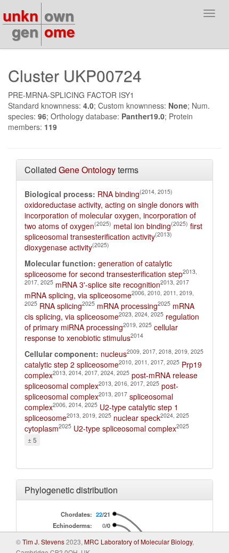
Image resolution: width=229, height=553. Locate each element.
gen (25, 31)
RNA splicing (60, 305)
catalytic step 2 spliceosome (71, 364)
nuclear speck (136, 417)
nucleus (114, 353)
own (59, 15)
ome (59, 31)
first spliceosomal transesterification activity (113, 231)
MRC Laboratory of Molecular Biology (138, 541)
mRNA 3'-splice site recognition (107, 284)
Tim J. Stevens (43, 541)
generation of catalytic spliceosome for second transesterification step (103, 268)
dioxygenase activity (58, 247)
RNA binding (118, 194)
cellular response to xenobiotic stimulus (101, 332)
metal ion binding (142, 226)
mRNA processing (127, 305)
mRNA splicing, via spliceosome (78, 295)
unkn (20, 15)
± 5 (32, 439)
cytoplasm (41, 428)
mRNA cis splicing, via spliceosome (109, 311)
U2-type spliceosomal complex (124, 428)
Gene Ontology (87, 170)
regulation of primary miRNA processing (111, 321)
